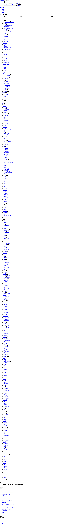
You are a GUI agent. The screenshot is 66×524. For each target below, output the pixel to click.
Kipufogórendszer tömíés (7, 268)
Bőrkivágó (4, 436)
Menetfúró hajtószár (7, 435)
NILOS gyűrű (5, 58)
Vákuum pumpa (5, 348)
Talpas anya (6, 178)
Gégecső (4, 401)
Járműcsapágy (5, 34)
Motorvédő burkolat (5, 407)
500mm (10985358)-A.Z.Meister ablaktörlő (7, 500)
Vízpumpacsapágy (7, 38)
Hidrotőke (4, 402)
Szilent (4, 241)
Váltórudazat (4, 315)
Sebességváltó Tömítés (7, 265)
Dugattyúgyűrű (5, 397)
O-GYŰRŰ (3, 100)
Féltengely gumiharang (7, 275)
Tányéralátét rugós (7, 152)
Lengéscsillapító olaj (7, 114)
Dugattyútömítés (5, 96)
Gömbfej (4, 231)
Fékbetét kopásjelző (7, 281)
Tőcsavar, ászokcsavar (7, 166)
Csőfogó (4, 467)
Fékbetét (4, 254)
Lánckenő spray (5, 116)
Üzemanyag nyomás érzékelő (6, 357)
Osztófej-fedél (5, 313)
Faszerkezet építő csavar (7, 168)
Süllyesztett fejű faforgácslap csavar (9, 162)
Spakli (4, 453)
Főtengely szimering (7, 83)
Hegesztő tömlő (5, 211)
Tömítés (4, 259)
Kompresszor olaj (5, 124)
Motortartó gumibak (5, 250)
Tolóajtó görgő (5, 306)
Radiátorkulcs (4, 475)
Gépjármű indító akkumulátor (6, 74)
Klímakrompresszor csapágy (8, 35)
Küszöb (6, 245)
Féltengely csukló (5, 255)
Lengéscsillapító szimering (8, 81)
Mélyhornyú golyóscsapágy (6, 21)
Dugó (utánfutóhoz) (7, 230)
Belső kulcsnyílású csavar (6, 170)
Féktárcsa (4, 276)
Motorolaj (4, 117)
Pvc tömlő (4, 210)
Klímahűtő (6, 257)
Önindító (4, 331)
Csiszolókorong (5, 476)
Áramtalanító (4, 341)
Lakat (4, 424)
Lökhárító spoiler (7, 249)
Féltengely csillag (5, 294)
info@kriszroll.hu (19, 5)
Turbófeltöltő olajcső (5, 371)
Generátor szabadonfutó (6, 376)
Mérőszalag (4, 418)
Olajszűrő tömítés (7, 266)
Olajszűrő (4, 108)
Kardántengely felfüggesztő (6, 336)
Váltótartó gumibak (7, 319)
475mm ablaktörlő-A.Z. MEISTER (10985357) (7, 498)
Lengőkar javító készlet (6, 351)
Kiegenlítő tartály (5, 374)
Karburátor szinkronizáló (6, 443)
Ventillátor (4, 368)
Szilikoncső (4, 208)
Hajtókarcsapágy (5, 375)
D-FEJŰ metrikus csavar (9, 161)
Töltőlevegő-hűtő (5, 404)
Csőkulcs (4, 415)
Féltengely (4, 330)
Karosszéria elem (5, 244)
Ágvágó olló (4, 410)
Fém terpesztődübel (7, 133)
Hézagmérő (4, 446)
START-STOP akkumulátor (8, 75)
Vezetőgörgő (4, 33)
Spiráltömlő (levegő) (5, 213)
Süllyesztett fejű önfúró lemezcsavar (9, 141)
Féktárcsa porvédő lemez (7, 277)
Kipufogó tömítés (5, 290)
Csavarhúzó (4, 421)
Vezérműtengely (5, 394)
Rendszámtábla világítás (6, 349)
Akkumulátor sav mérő (5, 445)
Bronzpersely (4, 52)
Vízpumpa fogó (5, 461)
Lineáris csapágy (5, 42)
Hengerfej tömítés (7, 264)
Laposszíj (4, 70)
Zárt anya (6, 180)
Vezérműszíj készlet (5, 285)
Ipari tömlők (3, 204)
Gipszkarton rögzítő (5, 198)
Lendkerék (4, 360)
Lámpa (4, 224)
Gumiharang (4, 274)
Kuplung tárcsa (5, 343)
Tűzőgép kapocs (5, 474)
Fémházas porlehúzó (5, 99)
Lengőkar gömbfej (7, 233)
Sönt (5, 433)
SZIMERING (3, 80)
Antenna (4, 377)
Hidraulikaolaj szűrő (7, 109)
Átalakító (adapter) (5, 444)
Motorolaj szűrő (5, 104)
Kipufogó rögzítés (5, 283)
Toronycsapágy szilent (7, 243)
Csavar (4, 391)
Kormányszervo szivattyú (6, 309)
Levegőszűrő (4, 106)
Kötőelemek (3, 12)
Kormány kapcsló (5, 272)
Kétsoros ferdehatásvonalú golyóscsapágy (8, 28)
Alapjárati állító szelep (5, 338)
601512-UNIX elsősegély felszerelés (6, 496)
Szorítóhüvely (5, 57)
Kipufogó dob (5, 253)
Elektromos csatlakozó (6, 229)
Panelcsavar (4, 199)
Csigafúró (4, 432)
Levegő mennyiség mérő (6, 325)
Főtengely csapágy (7, 39)
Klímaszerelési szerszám (6, 454)
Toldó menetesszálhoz (5, 197)
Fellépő (4, 370)
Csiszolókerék (5, 459)
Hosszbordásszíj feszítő (7, 271)
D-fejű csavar (6, 159)
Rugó (4, 386)
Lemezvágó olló (5, 469)
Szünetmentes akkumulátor (6, 78)
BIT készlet (4, 471)
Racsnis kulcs (4, 416)
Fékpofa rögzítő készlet (7, 293)
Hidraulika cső (5, 400)
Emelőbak (6, 450)
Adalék (2, 219)
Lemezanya (4, 177)
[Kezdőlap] (3, 7)
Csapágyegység (5, 43)
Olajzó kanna (4, 463)
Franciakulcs (4, 429)
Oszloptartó (4, 203)
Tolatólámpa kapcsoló (5, 316)
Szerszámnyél (5, 427)
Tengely (4, 61)
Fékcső (4, 226)
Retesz (4, 183)
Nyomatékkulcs (5, 430)
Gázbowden (6, 239)
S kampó (4, 200)
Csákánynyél (6, 428)
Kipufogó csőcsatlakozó (7, 340)
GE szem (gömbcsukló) (6, 44)
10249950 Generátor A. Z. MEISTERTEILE (7, 494)
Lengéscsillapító (5, 251)
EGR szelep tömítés (7, 263)
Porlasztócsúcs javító (5, 388)
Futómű (4, 236)
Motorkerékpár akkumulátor (6, 76)
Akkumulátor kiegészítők (4, 510)
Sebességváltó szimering (7, 85)
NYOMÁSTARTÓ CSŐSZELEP (7, 406)
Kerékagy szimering (7, 84)
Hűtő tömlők (4, 207)
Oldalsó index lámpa (7, 225)
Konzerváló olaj (5, 127)
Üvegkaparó (4, 477)
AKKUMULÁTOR (4, 73)
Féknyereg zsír (5, 128)
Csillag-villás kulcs (5, 414)
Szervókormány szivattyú (6, 317)
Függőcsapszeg (5, 350)
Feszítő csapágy (5, 345)
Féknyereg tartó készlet (7, 324)
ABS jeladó (4, 301)
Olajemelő (4, 417)
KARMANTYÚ (3, 92)
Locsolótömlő (4, 206)
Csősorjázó (4, 458)
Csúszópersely (5, 46)
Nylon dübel (6, 134)
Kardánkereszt (5, 305)
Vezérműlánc (4, 311)
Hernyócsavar (6, 165)
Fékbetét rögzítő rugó (7, 387)
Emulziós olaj (4, 126)
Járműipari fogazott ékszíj (6, 64)
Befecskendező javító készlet (6, 398)
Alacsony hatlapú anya (7, 182)
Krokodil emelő (6, 449)
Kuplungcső (4, 379)
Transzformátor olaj (5, 122)
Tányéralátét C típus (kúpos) (8, 154)
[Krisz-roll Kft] (2, 0)
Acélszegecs (4, 186)
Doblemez (6, 246)
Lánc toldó (4, 176)
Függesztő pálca (5, 202)
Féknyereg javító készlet (7, 323)
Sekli (4, 187)
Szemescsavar (5, 137)
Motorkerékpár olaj (5, 113)
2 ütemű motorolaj (5, 125)
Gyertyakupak (6, 234)
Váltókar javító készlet (5, 328)
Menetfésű (4, 462)
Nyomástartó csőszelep (7, 296)
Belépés (7, 0)
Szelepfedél (4, 378)
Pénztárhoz (64, 2)
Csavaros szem (5, 201)
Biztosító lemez (5, 60)
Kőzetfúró (6, 460)
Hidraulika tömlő (5, 205)
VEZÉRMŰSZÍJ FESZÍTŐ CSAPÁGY (9, 37)
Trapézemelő (6, 448)
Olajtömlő (4, 209)
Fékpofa (4, 292)
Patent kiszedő (5, 473)
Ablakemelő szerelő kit (5, 308)
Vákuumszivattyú (7, 455)
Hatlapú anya (6, 193)
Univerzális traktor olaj (5, 123)
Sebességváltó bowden (7, 240)
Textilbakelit (4, 217)
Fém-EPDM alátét (7, 151)
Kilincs (4, 358)
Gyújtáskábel (4, 287)
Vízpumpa (4, 228)
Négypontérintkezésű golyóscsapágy (7, 47)
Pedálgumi (4, 389)
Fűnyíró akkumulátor (5, 79)
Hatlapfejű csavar (7, 155)
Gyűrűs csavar (6, 164)
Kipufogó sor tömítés (7, 262)
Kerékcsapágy (5, 23)
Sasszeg (4, 131)
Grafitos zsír (6, 119)
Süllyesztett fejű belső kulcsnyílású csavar (9, 172)
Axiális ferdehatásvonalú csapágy (7, 45)
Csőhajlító (4, 457)
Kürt (4, 353)
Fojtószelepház (5, 299)
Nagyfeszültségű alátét (7, 149)
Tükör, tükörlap (5, 310)
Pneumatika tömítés (5, 98)
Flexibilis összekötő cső (7, 339)
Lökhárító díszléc (7, 312)
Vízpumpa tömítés (7, 267)
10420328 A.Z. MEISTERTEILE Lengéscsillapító (7, 492)
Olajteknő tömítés (7, 261)
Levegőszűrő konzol (5, 399)
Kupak (4, 297)
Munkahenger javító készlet (6, 361)
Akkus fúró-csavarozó (5, 439)
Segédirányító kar (5, 392)
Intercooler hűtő (5, 385)
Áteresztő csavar (6, 158)
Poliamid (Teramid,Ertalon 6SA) (7, 215)
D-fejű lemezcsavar (7, 142)
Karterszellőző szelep (5, 396)
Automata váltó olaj (7, 120)
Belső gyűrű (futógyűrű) (6, 62)
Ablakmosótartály (5, 356)
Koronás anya (6, 194)
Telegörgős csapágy (7, 26)
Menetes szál (4, 175)
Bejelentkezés (10, 3)
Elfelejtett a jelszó (7, 4)
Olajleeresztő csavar (5, 145)
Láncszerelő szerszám (5, 437)
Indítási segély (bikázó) (4, 502)
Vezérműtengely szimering (8, 86)
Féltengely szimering (7, 88)
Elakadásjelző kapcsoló (7, 282)
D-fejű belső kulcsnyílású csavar (8, 171)
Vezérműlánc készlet (5, 289)
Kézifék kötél (4, 403)
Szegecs (4, 184)
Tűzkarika (4, 367)
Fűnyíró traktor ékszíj (5, 72)
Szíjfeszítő (4, 270)
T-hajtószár (4, 470)
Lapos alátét (6, 147)
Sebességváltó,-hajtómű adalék (6, 221)
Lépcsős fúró (4, 465)
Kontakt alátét (6, 150)
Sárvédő (6, 247)
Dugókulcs (4, 413)
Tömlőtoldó (4, 173)
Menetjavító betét (5, 188)
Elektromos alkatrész (5, 278)
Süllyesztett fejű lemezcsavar (8, 143)
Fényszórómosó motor (5, 362)
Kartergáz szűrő (5, 112)
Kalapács (4, 419)
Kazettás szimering (7, 82)
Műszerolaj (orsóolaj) (5, 115)
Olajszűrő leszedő (5, 420)
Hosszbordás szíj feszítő (7, 346)
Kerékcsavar (4, 352)
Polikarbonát (4, 218)
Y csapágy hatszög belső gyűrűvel (8, 25)
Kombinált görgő (5, 50)
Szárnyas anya (6, 192)
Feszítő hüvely (5, 136)
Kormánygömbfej (7, 232)
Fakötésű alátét (6, 148)
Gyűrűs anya (6, 181)
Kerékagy (4, 347)
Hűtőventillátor (5, 393)
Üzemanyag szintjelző (5, 335)
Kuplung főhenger (5, 344)
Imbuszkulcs (4, 423)
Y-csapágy (4, 24)
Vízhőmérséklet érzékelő (7, 288)
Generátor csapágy (7, 36)
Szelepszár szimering (7, 87)
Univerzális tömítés (5, 94)
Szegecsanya (4, 189)
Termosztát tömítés (7, 260)
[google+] (1, 523)
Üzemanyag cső (5, 369)
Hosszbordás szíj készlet (6, 286)
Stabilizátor (4, 235)
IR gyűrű (4, 51)
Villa (4, 412)
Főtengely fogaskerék (5, 380)
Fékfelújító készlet (5, 291)
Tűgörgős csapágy (5, 30)
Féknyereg (4, 322)
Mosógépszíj (6, 65)
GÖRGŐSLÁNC (4, 102)
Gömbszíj (4, 71)
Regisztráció (14, 4)
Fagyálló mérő (5, 425)
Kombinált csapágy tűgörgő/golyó (7, 49)
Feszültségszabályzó (5, 332)
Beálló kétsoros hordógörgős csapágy (7, 40)
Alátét (4, 146)
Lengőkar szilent (6, 242)
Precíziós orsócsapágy (7, 29)
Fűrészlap (4, 409)
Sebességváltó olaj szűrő (6, 107)
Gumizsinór (4, 101)
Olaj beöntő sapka (5, 329)
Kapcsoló (4, 337)
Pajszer (4, 472)
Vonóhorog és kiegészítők (6, 284)
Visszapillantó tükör (5, 223)
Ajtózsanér (4, 372)
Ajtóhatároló (4, 365)
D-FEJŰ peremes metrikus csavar (10, 160)
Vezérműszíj (4, 67)
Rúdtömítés (4, 93)
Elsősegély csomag (4, 495)
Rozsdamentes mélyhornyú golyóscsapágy (9, 22)
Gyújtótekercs (5, 381)
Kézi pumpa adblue (5, 466)
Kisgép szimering (5, 91)
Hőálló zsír (6, 118)
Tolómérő (4, 441)
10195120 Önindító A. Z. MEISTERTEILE (7, 509)
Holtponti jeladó (6, 333)
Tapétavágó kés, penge (5, 440)
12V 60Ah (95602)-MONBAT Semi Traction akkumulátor (8, 507)
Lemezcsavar (4, 140)
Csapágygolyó (5, 55)
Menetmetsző (4, 434)
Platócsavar (6, 167)
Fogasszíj (4, 66)
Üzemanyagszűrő (5, 105)
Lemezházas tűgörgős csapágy (8, 31)
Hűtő (4, 256)
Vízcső (4, 227)
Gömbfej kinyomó (5, 451)
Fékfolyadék (4, 121)
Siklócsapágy (4, 53)
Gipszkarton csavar (5, 138)
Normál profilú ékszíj (5, 63)
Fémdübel (6, 135)
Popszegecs (4, 139)
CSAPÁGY (3, 20)
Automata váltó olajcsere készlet (6, 390)
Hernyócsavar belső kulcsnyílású (7, 129)
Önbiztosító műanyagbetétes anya (8, 179)
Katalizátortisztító (5, 222)
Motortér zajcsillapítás (7, 248)
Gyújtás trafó (4, 298)
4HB (5, 68)
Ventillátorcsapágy (5, 395)
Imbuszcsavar (6, 156)
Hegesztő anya (5, 190)
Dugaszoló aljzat (6, 280)
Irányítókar (4, 373)
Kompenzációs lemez (5, 56)
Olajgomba (3, 512)
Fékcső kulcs (4, 438)
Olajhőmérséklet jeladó (7, 334)
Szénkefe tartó (6, 383)
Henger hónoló (5, 452)
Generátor (4, 326)
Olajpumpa (4, 442)
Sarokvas (4, 185)
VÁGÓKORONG (4, 479)
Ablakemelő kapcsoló (5, 307)
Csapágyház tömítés (5, 59)
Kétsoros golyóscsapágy (6, 41)
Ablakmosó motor (5, 303)
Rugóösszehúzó (5, 464)
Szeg (4, 130)
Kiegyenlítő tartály (5, 314)
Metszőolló (4, 411)
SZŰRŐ (3, 103)
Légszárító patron (5, 110)
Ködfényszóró (6, 273)
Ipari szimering (5, 89)
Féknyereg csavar (5, 366)
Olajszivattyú (4, 359)
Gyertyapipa (4, 382)
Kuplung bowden (7, 238)
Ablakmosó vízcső (5, 212)
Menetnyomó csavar (7, 169)
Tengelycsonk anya (5, 144)
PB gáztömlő (4, 214)
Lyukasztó (4, 478)
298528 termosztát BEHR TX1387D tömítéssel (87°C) (8, 504)
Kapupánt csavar (7, 157)
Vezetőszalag (4, 95)
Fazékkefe (4, 456)
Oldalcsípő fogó (5, 422)
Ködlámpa (4, 364)
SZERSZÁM (3, 408)
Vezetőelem (4, 97)
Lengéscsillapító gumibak (7, 252)
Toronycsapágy (5, 304)
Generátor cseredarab (7, 327)
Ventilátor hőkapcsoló (5, 354)
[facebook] (0, 523)
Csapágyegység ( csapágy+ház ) (5, 54)
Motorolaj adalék (5, 220)
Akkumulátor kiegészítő (6, 77)
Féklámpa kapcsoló (5, 302)
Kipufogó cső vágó (7, 431)
